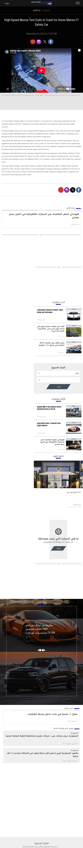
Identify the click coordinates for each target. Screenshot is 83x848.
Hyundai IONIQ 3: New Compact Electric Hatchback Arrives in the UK (49, 408)
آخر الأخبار (36, 10)
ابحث (52, 387)
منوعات (74, 309)
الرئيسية (46, 10)
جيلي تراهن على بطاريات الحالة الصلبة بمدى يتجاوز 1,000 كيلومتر (51, 344)
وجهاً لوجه (42, 602)
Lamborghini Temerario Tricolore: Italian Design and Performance (50, 311)
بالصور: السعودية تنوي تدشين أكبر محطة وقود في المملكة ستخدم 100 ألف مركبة (42, 754)
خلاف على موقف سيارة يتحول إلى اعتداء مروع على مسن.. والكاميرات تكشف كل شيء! (50, 328)
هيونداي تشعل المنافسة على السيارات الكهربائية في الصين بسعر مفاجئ (52, 442)
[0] (50, 41)
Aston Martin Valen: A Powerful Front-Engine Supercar (49, 424)
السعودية (74, 733)
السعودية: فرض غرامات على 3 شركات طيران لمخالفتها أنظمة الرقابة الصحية (42, 736)
